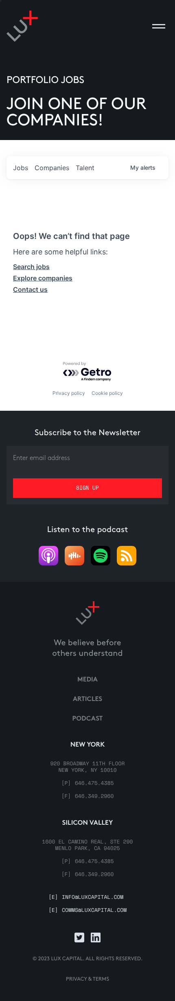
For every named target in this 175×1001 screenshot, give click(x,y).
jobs (20, 168)
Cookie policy (107, 393)
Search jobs (31, 267)
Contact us (30, 289)
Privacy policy (68, 393)
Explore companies (42, 278)
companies (52, 168)
